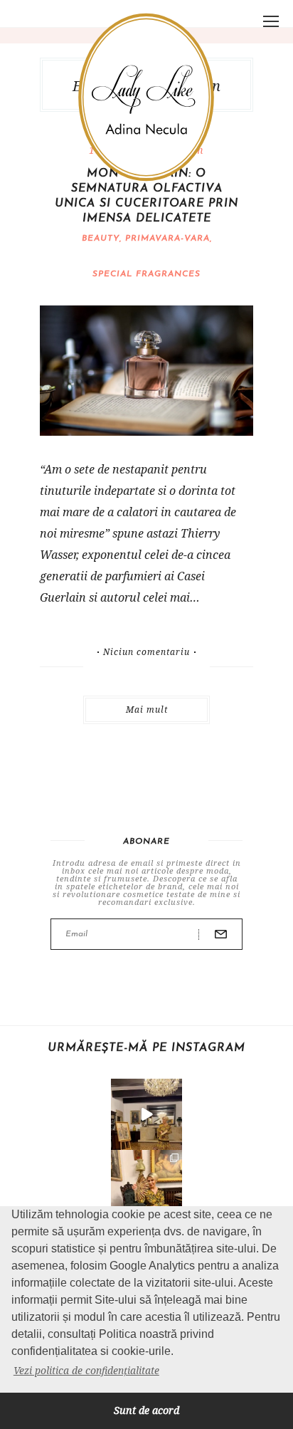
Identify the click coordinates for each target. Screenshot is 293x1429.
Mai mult (147, 709)
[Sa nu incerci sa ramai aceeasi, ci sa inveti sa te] (146, 1114)
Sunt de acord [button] (146, 1410)
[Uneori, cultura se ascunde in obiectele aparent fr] (146, 1185)
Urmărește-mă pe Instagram (146, 1048)
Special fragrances (146, 274)
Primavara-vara (167, 238)
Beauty (100, 238)
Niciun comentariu (146, 652)
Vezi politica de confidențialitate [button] (86, 1370)
